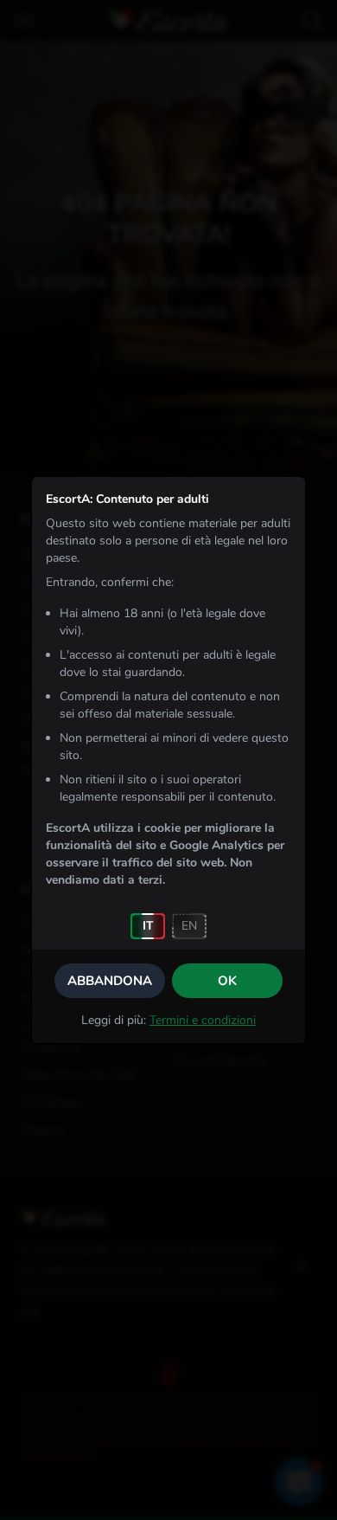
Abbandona (109, 980)
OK (227, 980)
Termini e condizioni (202, 1020)
